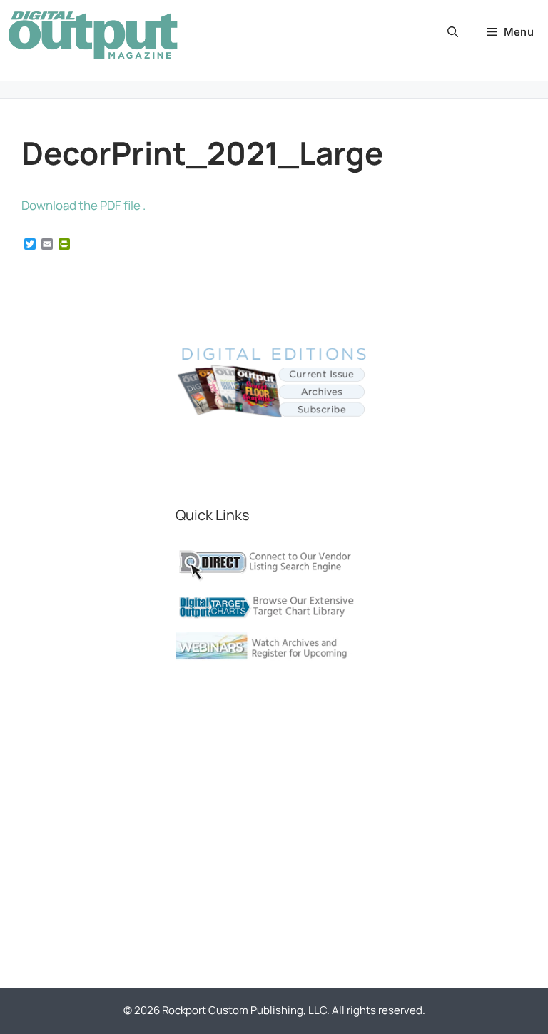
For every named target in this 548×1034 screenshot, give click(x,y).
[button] (452, 32)
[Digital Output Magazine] (92, 35)
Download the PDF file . (83, 205)
